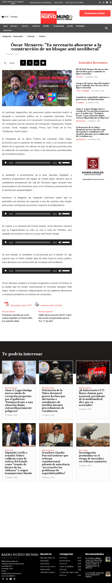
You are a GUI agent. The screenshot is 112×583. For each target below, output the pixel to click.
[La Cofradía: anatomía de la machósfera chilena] (108, 573)
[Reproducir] (5, 162)
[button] (106, 28)
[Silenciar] (59, 162)
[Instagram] (103, 2)
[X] (30, 63)
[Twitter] (99, 2)
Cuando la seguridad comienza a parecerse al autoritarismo (92, 98)
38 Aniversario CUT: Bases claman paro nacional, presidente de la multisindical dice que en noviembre (92, 398)
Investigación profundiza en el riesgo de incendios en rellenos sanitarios (93, 457)
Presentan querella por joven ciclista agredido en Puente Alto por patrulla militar (17, 318)
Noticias (31, 36)
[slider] (66, 162)
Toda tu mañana (82, 91)
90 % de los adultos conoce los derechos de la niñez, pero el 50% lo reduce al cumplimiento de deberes (93, 563)
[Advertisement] (56, 502)
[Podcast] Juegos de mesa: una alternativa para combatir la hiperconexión (92, 71)
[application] (37, 163)
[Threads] (14, 579)
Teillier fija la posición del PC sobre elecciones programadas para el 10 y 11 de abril (54, 318)
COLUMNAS (80, 102)
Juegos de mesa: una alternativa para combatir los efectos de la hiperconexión (92, 85)
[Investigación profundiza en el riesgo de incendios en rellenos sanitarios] (93, 435)
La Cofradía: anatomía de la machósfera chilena (94, 575)
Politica (42, 36)
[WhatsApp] (36, 63)
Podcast (79, 77)
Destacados (18, 36)
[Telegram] (107, 2)
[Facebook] (23, 63)
